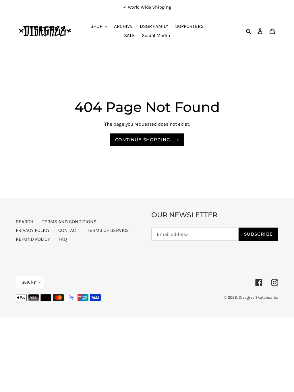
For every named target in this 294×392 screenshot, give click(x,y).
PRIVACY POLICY (33, 230)
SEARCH (24, 221)
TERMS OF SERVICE (108, 230)
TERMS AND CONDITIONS (69, 221)
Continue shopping (142, 139)
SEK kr (28, 282)
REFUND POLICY (33, 239)
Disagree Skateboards (258, 297)
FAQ (63, 239)
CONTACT (68, 230)
